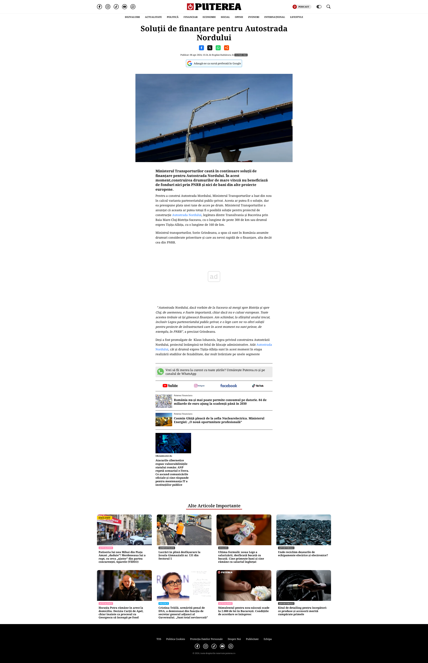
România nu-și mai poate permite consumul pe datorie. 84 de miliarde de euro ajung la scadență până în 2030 (220, 401)
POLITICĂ (173, 17)
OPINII (239, 17)
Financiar (191, 17)
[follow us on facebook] (228, 386)
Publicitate (252, 638)
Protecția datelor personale (206, 638)
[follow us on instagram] (199, 386)
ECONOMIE (209, 17)
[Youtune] (124, 6)
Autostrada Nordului (186, 215)
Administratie (166, 548)
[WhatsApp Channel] (132, 6)
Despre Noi (234, 638)
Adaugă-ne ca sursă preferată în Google (217, 63)
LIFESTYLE (296, 17)
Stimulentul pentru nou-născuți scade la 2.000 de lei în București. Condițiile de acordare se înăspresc (243, 611)
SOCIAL (225, 17)
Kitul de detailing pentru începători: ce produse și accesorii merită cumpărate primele (302, 611)
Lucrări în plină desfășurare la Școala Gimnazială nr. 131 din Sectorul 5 (179, 555)
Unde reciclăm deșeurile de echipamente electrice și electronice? (303, 554)
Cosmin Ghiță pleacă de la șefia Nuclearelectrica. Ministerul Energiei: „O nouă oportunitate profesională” (219, 420)
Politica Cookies (175, 638)
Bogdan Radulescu (221, 54)
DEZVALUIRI (132, 17)
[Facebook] (99, 6)
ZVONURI (253, 17)
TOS (158, 638)
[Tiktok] (116, 6)
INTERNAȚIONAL (274, 17)
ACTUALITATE (153, 17)
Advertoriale (286, 548)
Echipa (268, 638)
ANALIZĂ (223, 548)
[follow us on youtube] (170, 386)
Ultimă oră (241, 55)
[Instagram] (107, 6)
